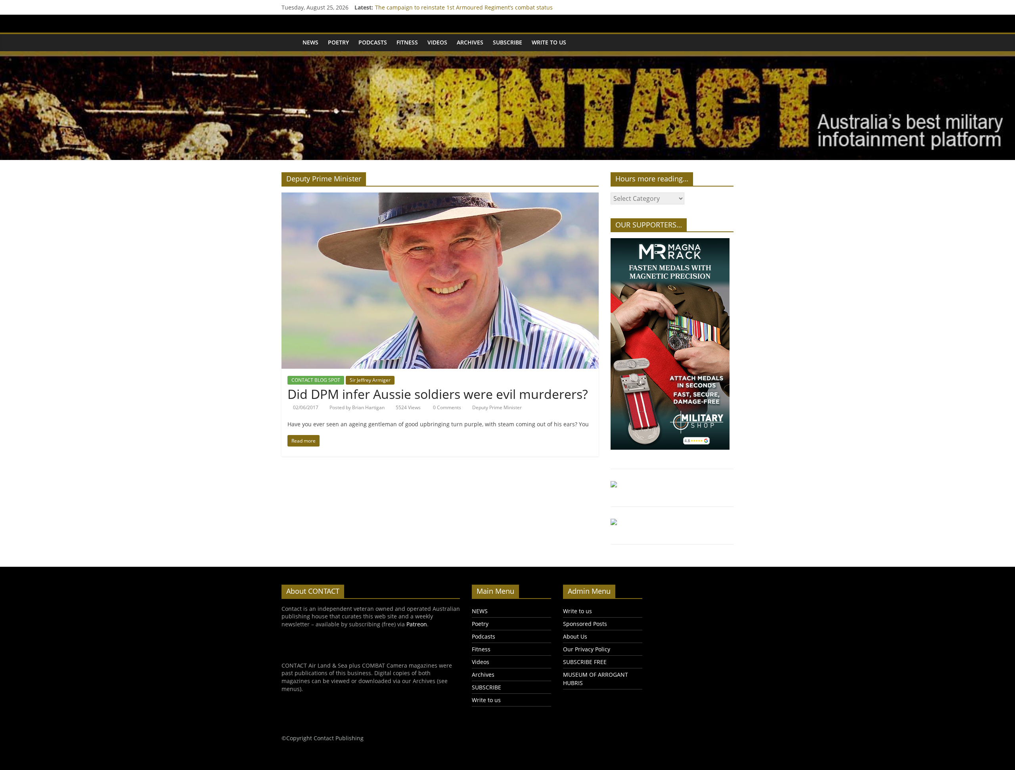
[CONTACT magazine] (290, 42)
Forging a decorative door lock (415, 7)
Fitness (407, 42)
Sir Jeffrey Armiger (370, 380)
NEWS (310, 42)
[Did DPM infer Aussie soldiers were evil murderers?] (440, 197)
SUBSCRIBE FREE (585, 662)
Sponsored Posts (585, 624)
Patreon (416, 624)
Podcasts (372, 42)
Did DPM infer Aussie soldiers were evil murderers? (437, 393)
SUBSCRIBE (507, 42)
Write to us (549, 42)
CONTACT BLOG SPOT (315, 380)
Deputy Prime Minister (497, 407)
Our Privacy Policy (586, 649)
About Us (575, 636)
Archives (470, 42)
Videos (437, 42)
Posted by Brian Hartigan (357, 407)
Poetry (338, 42)
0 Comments (446, 407)
